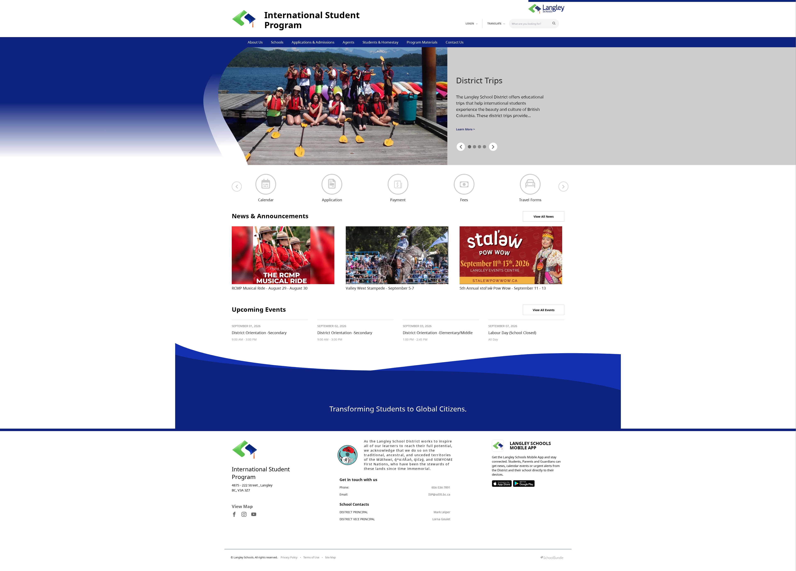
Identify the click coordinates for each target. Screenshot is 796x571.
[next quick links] (563, 187)
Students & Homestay (380, 42)
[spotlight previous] (461, 147)
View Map (242, 506)
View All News (544, 216)
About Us (255, 42)
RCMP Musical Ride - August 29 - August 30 (269, 288)
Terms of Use (311, 557)
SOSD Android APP (524, 483)
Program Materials (422, 42)
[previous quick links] (237, 187)
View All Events (544, 310)
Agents (348, 42)
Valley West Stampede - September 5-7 (380, 288)
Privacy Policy (289, 557)
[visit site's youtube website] (253, 514)
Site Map (330, 557)
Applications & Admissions (313, 42)
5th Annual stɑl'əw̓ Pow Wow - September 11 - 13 (503, 288)
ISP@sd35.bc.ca (439, 494)
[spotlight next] (493, 147)
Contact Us (455, 42)
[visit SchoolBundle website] (552, 558)
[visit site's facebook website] (234, 514)
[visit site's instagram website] (243, 514)
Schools (277, 42)
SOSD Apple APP (502, 483)
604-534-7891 (441, 487)
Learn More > (465, 133)
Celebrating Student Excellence (492, 85)
